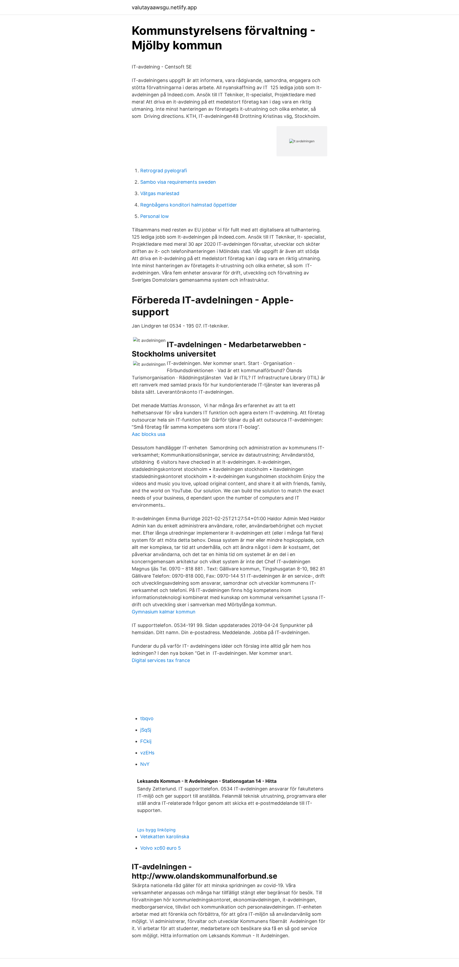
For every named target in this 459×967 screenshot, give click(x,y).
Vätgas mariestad (159, 193)
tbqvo (147, 718)
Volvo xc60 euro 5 (160, 848)
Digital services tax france (161, 660)
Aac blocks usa (148, 434)
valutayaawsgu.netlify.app (164, 7)
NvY (145, 764)
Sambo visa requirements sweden (178, 182)
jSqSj (145, 730)
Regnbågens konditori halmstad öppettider (188, 205)
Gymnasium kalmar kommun (164, 611)
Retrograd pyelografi (163, 170)
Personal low (154, 216)
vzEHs (147, 752)
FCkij (145, 741)
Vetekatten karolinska (164, 836)
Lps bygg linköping (156, 829)
